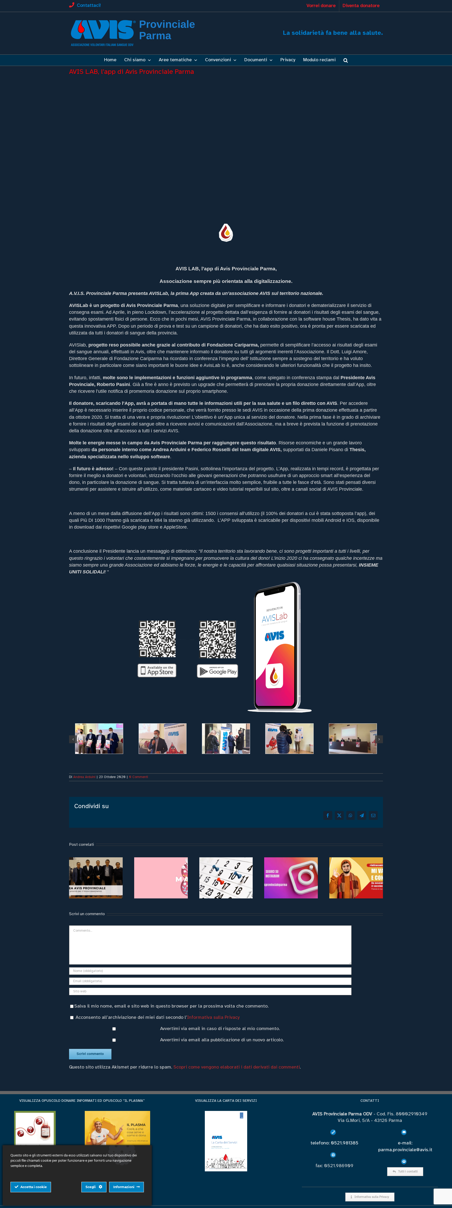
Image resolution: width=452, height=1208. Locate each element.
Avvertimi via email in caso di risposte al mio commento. (220, 1028)
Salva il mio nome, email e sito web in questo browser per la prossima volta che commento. (171, 1006)
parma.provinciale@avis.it (405, 1150)
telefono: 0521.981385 (334, 1143)
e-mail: (405, 1143)
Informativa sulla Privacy (213, 1017)
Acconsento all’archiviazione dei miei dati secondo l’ (158, 1017)
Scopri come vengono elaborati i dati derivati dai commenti (236, 1067)
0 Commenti (138, 777)
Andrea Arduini (84, 777)
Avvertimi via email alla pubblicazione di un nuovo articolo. (222, 1040)
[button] (346, 60)
